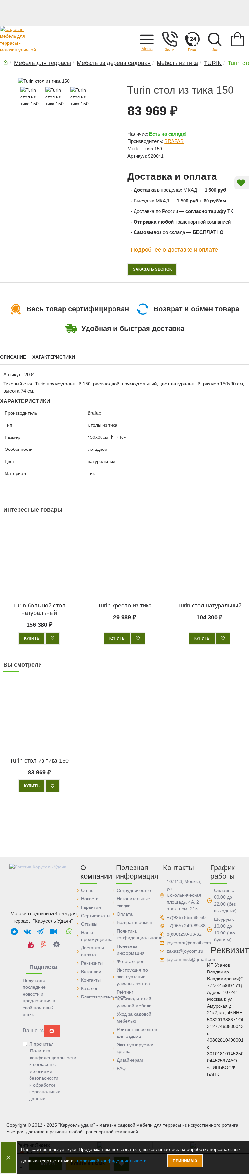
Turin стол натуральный (210, 605)
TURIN (213, 63)
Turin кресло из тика (124, 605)
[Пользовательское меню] (169, 39)
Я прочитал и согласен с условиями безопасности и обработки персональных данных (45, 1071)
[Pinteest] (43, 944)
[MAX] (14, 931)
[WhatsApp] (69, 931)
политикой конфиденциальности (112, 1160)
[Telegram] (40, 931)
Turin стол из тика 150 (39, 760)
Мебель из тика (177, 63)
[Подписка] (52, 1030)
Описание (13, 356)
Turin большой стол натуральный (39, 609)
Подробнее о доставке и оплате (174, 250)
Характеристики (53, 356)
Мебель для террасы (42, 63)
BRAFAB (174, 141)
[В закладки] (52, 638)
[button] (147, 39)
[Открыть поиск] (215, 39)
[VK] (27, 931)
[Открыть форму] (192, 39)
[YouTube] (30, 944)
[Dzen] (56, 944)
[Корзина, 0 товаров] (237, 39)
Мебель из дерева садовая (114, 63)
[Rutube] (53, 931)
